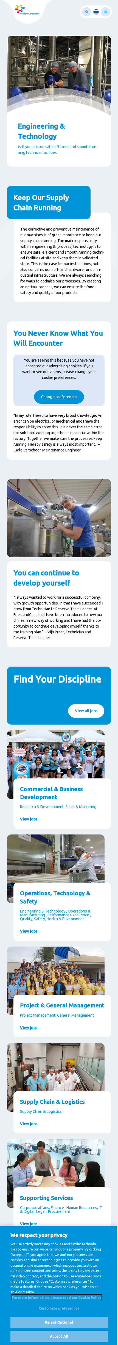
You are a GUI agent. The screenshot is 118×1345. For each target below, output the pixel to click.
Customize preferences (59, 1308)
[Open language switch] (96, 12)
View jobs (28, 819)
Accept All (59, 1336)
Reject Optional (59, 1322)
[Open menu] (105, 11)
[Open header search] (86, 11)
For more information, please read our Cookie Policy (56, 1297)
